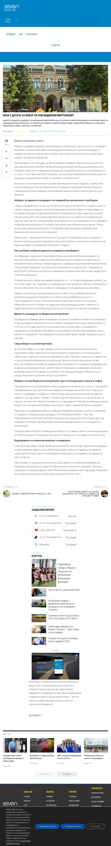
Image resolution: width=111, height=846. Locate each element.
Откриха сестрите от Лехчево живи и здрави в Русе (63, 640)
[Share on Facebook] (6, 151)
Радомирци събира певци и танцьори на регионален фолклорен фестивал (66, 573)
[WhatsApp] (55, 544)
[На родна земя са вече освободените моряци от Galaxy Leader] (15, 745)
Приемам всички (47, 826)
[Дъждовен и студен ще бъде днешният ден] (42, 745)
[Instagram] (55, 523)
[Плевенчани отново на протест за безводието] (96, 745)
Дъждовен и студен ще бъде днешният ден (42, 757)
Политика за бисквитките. (18, 842)
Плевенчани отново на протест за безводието (93, 757)
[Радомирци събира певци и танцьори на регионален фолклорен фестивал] (44, 573)
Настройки (95, 826)
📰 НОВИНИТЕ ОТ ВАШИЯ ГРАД (52, 131)
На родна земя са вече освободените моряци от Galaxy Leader (13, 758)
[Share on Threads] (6, 165)
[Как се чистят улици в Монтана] (39, 592)
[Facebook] (55, 516)
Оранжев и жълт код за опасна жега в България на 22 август (63, 617)
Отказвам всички (73, 826)
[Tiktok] (55, 537)
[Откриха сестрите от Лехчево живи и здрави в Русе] (39, 641)
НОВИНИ (33, 131)
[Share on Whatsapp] (6, 158)
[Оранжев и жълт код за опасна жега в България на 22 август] (39, 618)
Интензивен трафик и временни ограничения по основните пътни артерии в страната (61, 605)
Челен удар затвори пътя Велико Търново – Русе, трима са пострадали (63, 629)
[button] (6, 172)
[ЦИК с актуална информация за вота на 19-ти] (69, 745)
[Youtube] (55, 530)
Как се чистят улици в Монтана (63, 589)
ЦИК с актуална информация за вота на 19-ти (69, 757)
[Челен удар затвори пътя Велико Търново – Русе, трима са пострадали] (39, 629)
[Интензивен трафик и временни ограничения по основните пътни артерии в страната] (39, 603)
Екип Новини (8, 131)
